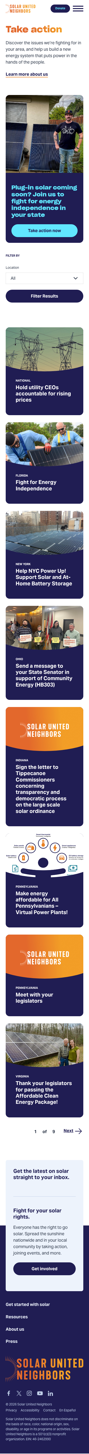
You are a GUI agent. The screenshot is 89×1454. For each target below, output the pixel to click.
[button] (78, 8)
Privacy (11, 1410)
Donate (60, 8)
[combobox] (44, 278)
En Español (67, 1410)
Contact (49, 1410)
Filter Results (44, 296)
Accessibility (30, 1410)
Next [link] (68, 1131)
